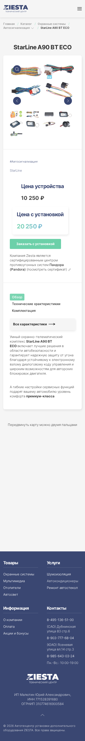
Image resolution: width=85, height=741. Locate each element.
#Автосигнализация (23, 161)
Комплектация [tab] (24, 311)
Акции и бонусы (16, 633)
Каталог (26, 24)
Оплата (9, 626)
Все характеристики (30, 324)
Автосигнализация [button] (16, 27)
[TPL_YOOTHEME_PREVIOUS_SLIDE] (17, 101)
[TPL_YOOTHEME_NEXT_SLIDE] (68, 101)
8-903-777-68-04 (60, 638)
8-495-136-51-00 (60, 620)
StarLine (16, 170)
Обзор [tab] (17, 297)
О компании (12, 620)
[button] (79, 8)
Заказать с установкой (35, 244)
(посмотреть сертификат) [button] (47, 269)
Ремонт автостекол (62, 588)
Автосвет (10, 594)
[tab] (16, 114)
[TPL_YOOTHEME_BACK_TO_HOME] (15, 8)
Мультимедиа (14, 581)
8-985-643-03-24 (60, 656)
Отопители (12, 588)
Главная (9, 24)
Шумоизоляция (59, 574)
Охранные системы (52, 24)
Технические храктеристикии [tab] (36, 304)
